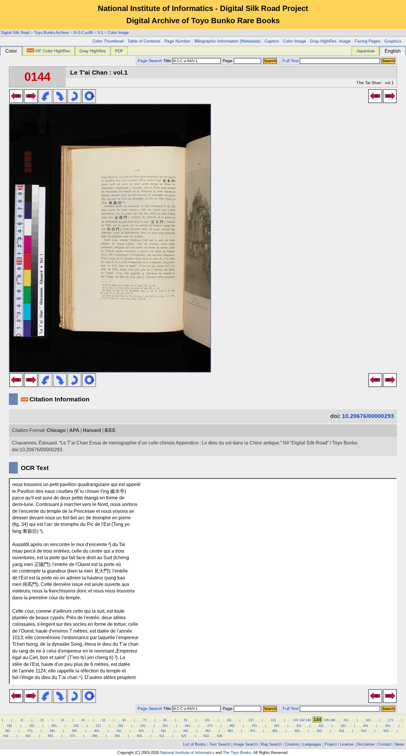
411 (119, 731)
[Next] (31, 101)
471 (252, 731)
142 (302, 720)
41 (83, 720)
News (399, 744)
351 (388, 725)
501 (319, 731)
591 (117, 736)
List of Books (194, 744)
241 (143, 725)
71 (145, 720)
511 (341, 731)
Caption (272, 41)
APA (74, 430)
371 (30, 731)
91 (186, 720)
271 (210, 725)
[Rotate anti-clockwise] (45, 101)
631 (206, 736)
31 (62, 720)
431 (163, 731)
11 (21, 720)
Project (331, 744)
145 (326, 720)
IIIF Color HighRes (52, 50)
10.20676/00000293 (368, 416)
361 (7, 731)
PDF (119, 50)
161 (368, 720)
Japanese (365, 50)
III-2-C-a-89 (83, 32)
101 (207, 720)
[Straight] (89, 101)
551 (28, 736)
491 (297, 731)
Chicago (56, 430)
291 (254, 725)
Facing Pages (367, 41)
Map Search (271, 744)
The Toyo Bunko (237, 752)
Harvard (92, 430)
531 (386, 731)
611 (161, 736)
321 (321, 725)
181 (9, 725)
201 (54, 725)
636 (219, 736)
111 (229, 720)
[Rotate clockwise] (60, 101)
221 (98, 725)
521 (363, 731)
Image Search (245, 744)
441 (185, 731)
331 (343, 725)
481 (275, 731)
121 (251, 720)
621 (184, 736)
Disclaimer (366, 744)
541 (6, 736)
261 (187, 725)
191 (31, 725)
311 (298, 725)
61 (124, 720)
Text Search (219, 744)
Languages (312, 744)
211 (76, 725)
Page (227, 61)
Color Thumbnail (108, 41)
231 (120, 725)
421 (141, 731)
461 (230, 731)
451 (208, 731)
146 (332, 720)
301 (276, 725)
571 (72, 736)
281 (232, 725)
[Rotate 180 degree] (74, 101)
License (346, 744)
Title (167, 61)
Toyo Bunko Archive (51, 32)
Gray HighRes (92, 50)
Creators (292, 744)
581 (95, 736)
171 (390, 720)
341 (365, 725)
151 (346, 720)
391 (74, 731)
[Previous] (16, 101)
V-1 (100, 32)
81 (165, 720)
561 (50, 736)
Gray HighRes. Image (330, 41)
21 (42, 720)
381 (52, 731)
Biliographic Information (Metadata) (227, 41)
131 (273, 720)
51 (104, 720)
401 (97, 731)
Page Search (150, 61)
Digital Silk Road (15, 32)
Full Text (290, 61)
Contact (384, 744)
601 (139, 736)
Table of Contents (144, 41)
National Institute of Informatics (187, 752)
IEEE (110, 430)
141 (295, 720)
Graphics (392, 41)
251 (165, 725)
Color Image (118, 32)
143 (308, 720)
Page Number (177, 41)
